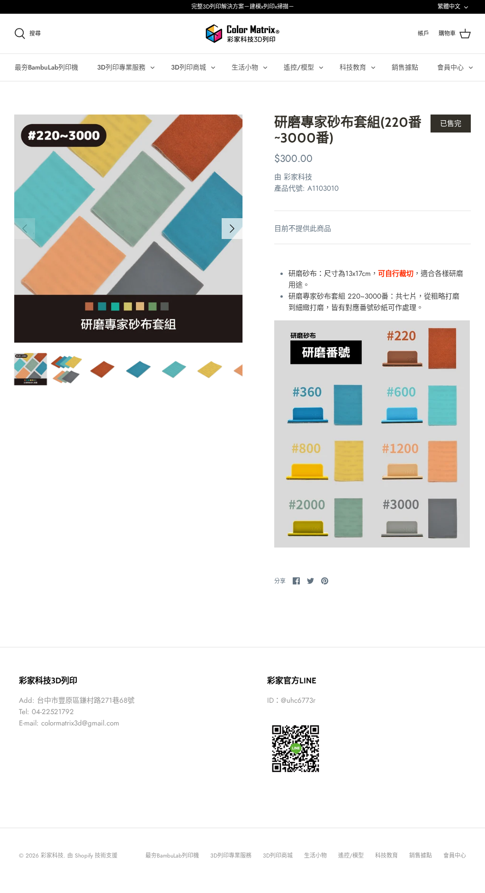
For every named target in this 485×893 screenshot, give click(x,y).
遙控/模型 (299, 67)
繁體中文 (449, 6)
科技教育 (353, 67)
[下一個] (232, 228)
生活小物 (245, 67)
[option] (128, 229)
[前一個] (24, 228)
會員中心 (450, 67)
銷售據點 (405, 67)
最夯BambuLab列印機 (46, 67)
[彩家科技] (242, 33)
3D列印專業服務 (121, 67)
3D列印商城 (188, 67)
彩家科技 (298, 177)
